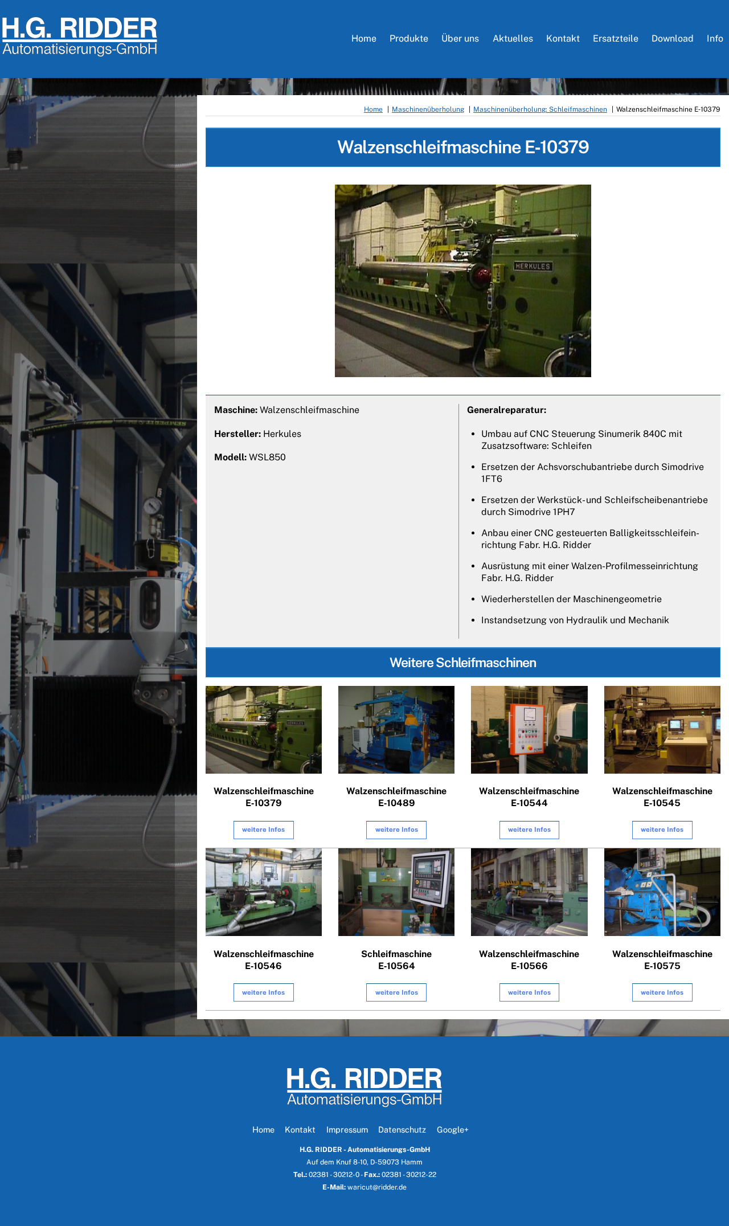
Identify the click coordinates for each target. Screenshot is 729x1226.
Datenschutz (402, 1129)
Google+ (453, 1129)
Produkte (409, 38)
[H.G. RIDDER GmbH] (79, 51)
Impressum (347, 1129)
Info (715, 38)
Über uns (460, 38)
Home (363, 38)
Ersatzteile (615, 38)
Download (673, 38)
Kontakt (563, 38)
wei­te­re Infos (263, 829)
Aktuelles (513, 38)
